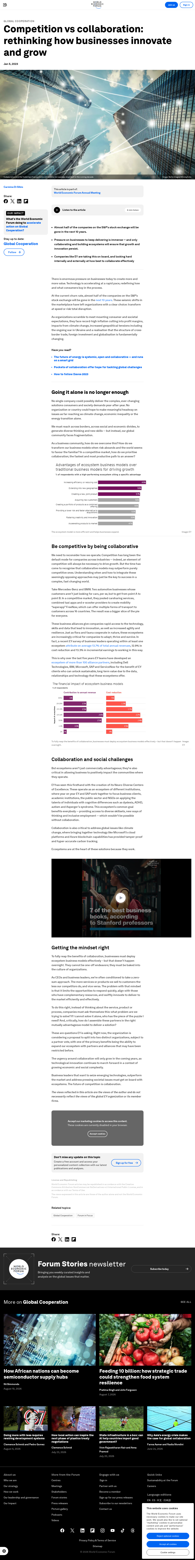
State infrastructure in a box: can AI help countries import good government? (121, 1438)
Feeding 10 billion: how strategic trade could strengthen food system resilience (143, 1377)
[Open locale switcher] (4, 1551)
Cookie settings (168, 1552)
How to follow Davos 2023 (71, 374)
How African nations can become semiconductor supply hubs (41, 1374)
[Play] (57, 210)
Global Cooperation (19, 21)
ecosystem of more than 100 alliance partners (80, 662)
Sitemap (97, 1546)
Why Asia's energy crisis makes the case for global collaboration (169, 1437)
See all (186, 1302)
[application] (121, 898)
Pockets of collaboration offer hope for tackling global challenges (98, 367)
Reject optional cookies (168, 1536)
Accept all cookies (168, 1544)
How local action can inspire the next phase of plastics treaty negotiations (72, 1438)
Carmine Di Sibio (13, 187)
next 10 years (104, 300)
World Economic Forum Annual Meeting (77, 192)
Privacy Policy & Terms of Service (97, 1540)
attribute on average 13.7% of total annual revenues (98, 645)
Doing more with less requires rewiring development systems (24, 1437)
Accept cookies (97, 1134)
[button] (121, 897)
